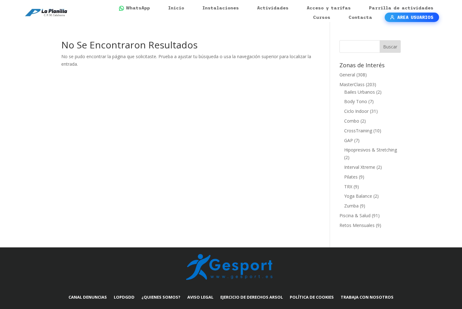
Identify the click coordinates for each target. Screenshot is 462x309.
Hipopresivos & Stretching (370, 150)
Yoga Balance (358, 196)
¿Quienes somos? (160, 297)
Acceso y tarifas (329, 7)
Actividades (273, 7)
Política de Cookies (312, 297)
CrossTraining (358, 131)
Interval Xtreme (359, 167)
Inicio (176, 7)
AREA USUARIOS (415, 17)
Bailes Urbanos (359, 92)
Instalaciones (220, 7)
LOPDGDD (124, 297)
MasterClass (352, 84)
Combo (351, 121)
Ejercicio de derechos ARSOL (251, 297)
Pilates (351, 177)
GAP (348, 140)
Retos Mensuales (357, 225)
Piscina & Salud (355, 215)
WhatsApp (138, 7)
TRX (348, 187)
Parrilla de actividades (401, 7)
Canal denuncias (88, 297)
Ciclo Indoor (356, 111)
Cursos (321, 17)
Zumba (351, 206)
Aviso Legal (200, 297)
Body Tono (355, 101)
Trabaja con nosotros (367, 297)
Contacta (360, 17)
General (347, 75)
